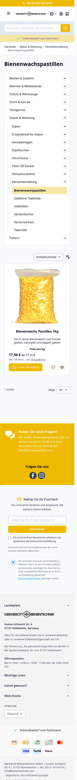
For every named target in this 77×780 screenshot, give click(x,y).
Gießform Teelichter (27, 198)
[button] (37, 605)
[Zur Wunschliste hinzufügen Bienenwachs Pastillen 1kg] (53, 367)
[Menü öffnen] (8, 13)
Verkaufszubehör (23, 174)
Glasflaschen (20, 150)
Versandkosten (38, 359)
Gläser (16, 126)
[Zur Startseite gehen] (31, 14)
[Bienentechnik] (37, 614)
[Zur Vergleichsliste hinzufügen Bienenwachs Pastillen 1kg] (62, 367)
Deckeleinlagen (22, 142)
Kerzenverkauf (24, 222)
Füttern (14, 238)
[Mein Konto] (61, 14)
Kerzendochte (23, 214)
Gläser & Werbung (31, 46)
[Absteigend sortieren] (68, 257)
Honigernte (17, 110)
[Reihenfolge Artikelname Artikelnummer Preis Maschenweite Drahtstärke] (49, 257)
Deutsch (13, 714)
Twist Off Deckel (23, 166)
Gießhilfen (21, 206)
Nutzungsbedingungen (29, 578)
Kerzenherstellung (56, 46)
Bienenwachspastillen (21, 50)
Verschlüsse (20, 158)
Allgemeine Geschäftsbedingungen (27, 775)
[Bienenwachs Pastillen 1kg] (37, 296)
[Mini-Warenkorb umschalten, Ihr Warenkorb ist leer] (67, 14)
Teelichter (20, 230)
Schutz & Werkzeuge (23, 94)
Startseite (10, 46)
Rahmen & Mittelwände (25, 86)
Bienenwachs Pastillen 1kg (37, 331)
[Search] (65, 28)
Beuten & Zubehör (21, 78)
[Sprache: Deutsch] (53, 14)
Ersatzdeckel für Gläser (27, 134)
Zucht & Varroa (19, 102)
